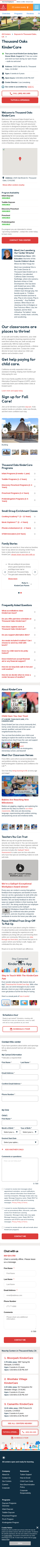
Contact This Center (20, 240)
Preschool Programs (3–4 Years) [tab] (15, 493)
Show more (12, 579)
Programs (18, 13)
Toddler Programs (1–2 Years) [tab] (14, 479)
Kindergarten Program (10, 1522)
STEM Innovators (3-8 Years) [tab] (14, 534)
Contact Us (6, 1478)
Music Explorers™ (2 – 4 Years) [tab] (15, 522)
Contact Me (20, 1236)
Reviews (30, 13)
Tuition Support (26, 1474)
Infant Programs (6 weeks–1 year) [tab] (16, 473)
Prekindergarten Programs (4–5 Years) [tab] (15, 500)
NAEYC (31, 87)
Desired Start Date (9, 1138)
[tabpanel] (20, 575)
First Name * (7, 1119)
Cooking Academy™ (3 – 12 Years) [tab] (16, 516)
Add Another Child (14, 1149)
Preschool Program (9, 1516)
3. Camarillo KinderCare (18, 1404)
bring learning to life (19, 771)
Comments (8, 1312)
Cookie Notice (8, 1535)
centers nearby (19, 7)
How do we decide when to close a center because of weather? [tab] (16, 676)
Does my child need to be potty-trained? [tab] (15, 652)
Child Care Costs (26, 1481)
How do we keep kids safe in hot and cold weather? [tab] (17, 668)
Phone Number (8, 1094)
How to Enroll (25, 1478)
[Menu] (36, 7)
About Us (5, 1474)
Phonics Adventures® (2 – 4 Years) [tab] (16, 528)
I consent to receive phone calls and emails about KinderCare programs (21, 1228)
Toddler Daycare (8, 1512)
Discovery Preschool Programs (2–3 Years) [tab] (17, 486)
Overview (6, 13)
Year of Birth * (26, 1128)
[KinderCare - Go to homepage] (3, 7)
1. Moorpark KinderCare (18, 1358)
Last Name (25, 1062)
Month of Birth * (8, 1128)
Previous (6, 430)
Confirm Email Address (11, 1084)
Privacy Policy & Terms (19, 1202)
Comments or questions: (12, 1156)
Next (35, 430)
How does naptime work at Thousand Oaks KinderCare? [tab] (14, 628)
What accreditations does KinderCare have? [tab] (12, 612)
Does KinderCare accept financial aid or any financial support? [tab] (16, 660)
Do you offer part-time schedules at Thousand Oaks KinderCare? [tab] (16, 620)
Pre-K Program (7, 1519)
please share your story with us (23, 554)
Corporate (6, 1488)
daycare (28, 407)
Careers (5, 1484)
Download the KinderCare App (17, 984)
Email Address (7, 1073)
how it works (24, 996)
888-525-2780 (9, 1255)
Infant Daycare (7, 1509)
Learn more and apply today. (12, 391)
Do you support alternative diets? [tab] (16, 635)
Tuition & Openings (20, 100)
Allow (20, 1543)
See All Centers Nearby (20, 1423)
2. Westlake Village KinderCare (15, 1381)
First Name (6, 1062)
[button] (20, 159)
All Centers (6, 34)
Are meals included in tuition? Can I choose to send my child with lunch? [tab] (17, 642)
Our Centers (6, 1481)
